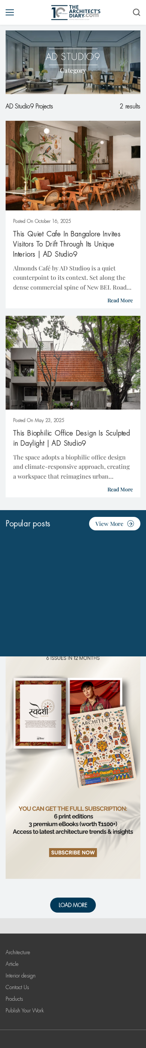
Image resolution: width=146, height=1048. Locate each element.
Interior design (21, 975)
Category (73, 70)
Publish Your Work (25, 1010)
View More (109, 523)
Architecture (18, 952)
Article (12, 964)
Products (14, 998)
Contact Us (17, 987)
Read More (120, 300)
